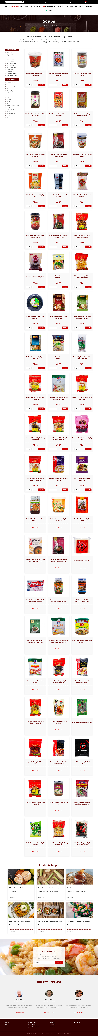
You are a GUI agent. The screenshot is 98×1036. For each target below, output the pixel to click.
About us (7, 1022)
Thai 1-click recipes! (32, 1024)
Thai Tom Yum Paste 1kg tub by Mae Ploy (35, 155)
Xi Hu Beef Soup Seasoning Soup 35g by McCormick (58, 398)
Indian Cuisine (10, 61)
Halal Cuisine (10, 59)
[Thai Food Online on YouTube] (78, 1022)
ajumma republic (11, 82)
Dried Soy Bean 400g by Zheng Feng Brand (59, 843)
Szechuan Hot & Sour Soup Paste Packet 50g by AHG (35, 641)
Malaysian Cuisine (11, 67)
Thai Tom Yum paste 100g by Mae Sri (35, 195)
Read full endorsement (19, 1012)
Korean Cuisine (11, 65)
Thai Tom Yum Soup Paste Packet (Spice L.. (59, 155)
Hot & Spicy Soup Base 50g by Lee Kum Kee (58, 317)
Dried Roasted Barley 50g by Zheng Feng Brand (35, 479)
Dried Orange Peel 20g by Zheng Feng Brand (35, 803)
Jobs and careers (9, 1028)
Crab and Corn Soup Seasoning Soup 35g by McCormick (58, 641)
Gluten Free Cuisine (12, 57)
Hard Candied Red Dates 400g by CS (82, 438)
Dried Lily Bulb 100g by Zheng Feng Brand (35, 398)
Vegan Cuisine (10, 71)
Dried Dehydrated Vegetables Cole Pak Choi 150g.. (82, 357)
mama (8, 103)
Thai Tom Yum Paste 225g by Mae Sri (82, 74)
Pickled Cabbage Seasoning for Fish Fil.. (58, 479)
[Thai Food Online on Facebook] (73, 1022)
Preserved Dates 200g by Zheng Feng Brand (35, 438)
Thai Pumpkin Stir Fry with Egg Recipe (20, 921)
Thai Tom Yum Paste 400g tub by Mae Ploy (35, 74)
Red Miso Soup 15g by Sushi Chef (82, 762)
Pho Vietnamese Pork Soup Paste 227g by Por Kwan (58, 600)
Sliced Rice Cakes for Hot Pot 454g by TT (82, 195)
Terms (65, 1033)
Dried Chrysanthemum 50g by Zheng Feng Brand (35, 722)
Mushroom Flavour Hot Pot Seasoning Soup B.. (58, 762)
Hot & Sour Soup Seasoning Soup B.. (35, 681)
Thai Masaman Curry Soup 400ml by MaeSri (82, 114)
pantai (8, 107)
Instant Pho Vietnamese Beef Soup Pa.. (35, 519)
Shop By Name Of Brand (33, 1028)
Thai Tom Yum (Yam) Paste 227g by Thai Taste (35, 114)
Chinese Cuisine (11, 53)
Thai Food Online (36, 1033)
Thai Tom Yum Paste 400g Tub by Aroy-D (59, 519)
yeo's (8, 118)
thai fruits (13, 891)
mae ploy (9, 99)
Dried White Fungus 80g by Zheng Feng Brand (82, 276)
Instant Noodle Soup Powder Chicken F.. (58, 276)
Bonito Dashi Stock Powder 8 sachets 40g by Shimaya (35, 600)
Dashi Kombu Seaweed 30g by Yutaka (59, 195)
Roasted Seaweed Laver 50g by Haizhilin (35, 317)
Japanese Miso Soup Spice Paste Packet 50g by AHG (58, 236)
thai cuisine (72, 891)
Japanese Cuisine (11, 63)
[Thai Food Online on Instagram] (76, 1022)
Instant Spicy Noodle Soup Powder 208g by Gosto (82, 803)
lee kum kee (10, 95)
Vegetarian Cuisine (12, 73)
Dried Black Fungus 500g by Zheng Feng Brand (82, 843)
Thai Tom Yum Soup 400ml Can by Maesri (58, 114)
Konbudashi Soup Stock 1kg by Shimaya (35, 843)
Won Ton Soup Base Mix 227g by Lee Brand (82, 641)
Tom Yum (48, 39)
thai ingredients (82, 891)
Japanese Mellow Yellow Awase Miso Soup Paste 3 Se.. (35, 560)
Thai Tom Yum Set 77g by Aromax (82, 519)
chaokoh (9, 88)
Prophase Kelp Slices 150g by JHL (82, 722)
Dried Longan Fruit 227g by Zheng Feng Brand (82, 236)
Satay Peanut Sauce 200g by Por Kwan (82, 155)
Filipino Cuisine (11, 55)
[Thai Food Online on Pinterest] (75, 1022)
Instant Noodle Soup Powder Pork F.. (58, 357)
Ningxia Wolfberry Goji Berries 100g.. (35, 762)
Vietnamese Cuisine (12, 75)
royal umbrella (11, 113)
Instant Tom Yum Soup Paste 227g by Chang (35, 236)
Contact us (7, 1024)
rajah (8, 111)
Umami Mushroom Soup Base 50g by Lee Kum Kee (82, 317)
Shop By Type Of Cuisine (33, 1026)
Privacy (69, 1033)
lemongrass (54, 891)
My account (53, 1022)
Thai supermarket (32, 1022)
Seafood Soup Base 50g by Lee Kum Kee (35, 357)
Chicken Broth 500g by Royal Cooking (58, 722)
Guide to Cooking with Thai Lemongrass (49, 888)
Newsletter (52, 1024)
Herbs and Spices (44, 891)
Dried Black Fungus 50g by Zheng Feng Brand (59, 681)
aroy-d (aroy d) (11, 86)
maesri (8, 101)
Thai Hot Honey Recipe (73, 888)
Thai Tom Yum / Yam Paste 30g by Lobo (58, 74)
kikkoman (9, 93)
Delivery (7, 1026)
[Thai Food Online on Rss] (79, 1022)
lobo (8, 97)
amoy (8, 84)
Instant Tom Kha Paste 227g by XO (58, 803)
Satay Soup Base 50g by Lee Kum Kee (82, 479)
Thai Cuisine (10, 69)
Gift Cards (52, 1026)
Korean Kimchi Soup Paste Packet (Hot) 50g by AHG (59, 560)
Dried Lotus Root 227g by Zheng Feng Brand (82, 398)
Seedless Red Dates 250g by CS (35, 277)
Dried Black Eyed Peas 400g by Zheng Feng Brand (59, 438)
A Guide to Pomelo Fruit (16, 888)
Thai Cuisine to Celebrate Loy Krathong (78, 921)
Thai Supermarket (46, 25)
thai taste (9, 115)
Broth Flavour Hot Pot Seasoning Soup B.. (82, 681)
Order (41, 84)
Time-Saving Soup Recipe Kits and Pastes (50, 921)
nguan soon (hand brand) (13, 105)
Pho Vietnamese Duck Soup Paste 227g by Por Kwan (82, 600)
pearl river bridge (11, 109)
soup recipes (43, 925)
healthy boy (10, 91)
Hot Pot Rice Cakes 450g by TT (82, 560)
